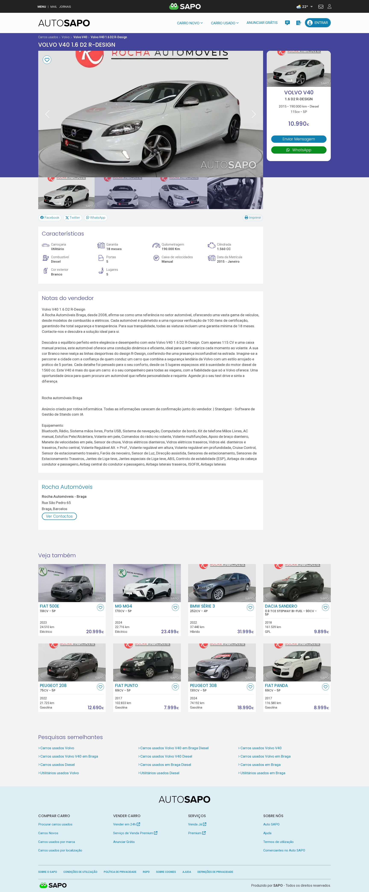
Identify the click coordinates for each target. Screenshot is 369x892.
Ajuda (267, 833)
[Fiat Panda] (297, 662)
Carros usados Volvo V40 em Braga (69, 756)
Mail (53, 6)
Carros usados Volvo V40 (260, 748)
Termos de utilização (278, 842)
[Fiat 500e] (72, 583)
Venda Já (195, 824)
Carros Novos (48, 833)
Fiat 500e (49, 608)
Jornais (65, 6)
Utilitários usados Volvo (59, 773)
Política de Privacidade (120, 871)
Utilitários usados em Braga (262, 773)
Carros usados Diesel (57, 764)
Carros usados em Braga (260, 764)
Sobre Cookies (166, 871)
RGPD (146, 871)
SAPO (53, 885)
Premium (195, 833)
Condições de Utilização (80, 871)
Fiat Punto (126, 687)
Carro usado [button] (223, 23)
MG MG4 (123, 608)
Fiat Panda (276, 687)
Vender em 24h (125, 824)
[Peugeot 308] (222, 662)
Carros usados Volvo (57, 748)
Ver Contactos (59, 516)
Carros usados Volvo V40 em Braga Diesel (174, 748)
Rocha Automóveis (67, 487)
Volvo (66, 37)
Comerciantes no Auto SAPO (284, 850)
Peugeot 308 (203, 687)
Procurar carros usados (55, 824)
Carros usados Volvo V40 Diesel (166, 756)
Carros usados (48, 37)
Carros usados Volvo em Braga (265, 756)
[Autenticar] (320, 7)
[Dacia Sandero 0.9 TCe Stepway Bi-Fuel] (297, 583)
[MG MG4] (147, 583)
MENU (42, 6)
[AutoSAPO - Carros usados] (64, 23)
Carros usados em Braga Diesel (165, 764)
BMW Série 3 (202, 608)
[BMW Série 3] (222, 583)
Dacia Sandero (291, 610)
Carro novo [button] (188, 23)
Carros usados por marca (56, 842)
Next (254, 114)
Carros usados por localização (60, 850)
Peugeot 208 (53, 687)
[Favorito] (47, 59)
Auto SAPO (271, 824)
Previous (47, 114)
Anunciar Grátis (262, 22)
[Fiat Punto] (147, 662)
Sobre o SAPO (47, 871)
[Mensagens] (287, 22)
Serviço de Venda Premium (133, 833)
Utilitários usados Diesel (159, 773)
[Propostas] (298, 22)
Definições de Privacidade (215, 871)
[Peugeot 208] (72, 662)
